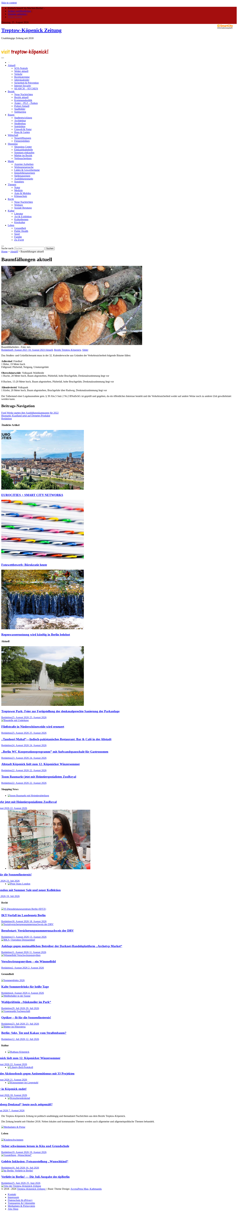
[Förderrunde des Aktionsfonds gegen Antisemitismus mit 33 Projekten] (20, 1067)
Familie (18, 236)
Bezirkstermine (22, 77)
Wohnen (18, 205)
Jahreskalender (21, 79)
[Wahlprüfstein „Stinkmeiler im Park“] (15, 995)
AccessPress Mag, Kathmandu (86, 1188)
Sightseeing (20, 111)
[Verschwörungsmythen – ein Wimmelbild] (20, 955)
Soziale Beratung (23, 207)
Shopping (13, 143)
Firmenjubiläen (22, 141)
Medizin (18, 190)
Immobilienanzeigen (24, 173)
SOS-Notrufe (21, 68)
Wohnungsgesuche (24, 167)
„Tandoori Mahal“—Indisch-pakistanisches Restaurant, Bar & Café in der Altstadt (56, 739)
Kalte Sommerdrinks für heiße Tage (25, 986)
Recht (11, 199)
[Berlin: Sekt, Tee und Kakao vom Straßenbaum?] (13, 1026)
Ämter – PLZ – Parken (26, 103)
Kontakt (12, 1194)
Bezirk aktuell (21, 97)
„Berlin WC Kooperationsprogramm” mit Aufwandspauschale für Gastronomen (54, 751)
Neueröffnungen (22, 138)
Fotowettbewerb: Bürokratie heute (24, 564)
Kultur (11, 210)
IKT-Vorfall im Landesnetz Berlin (23, 915)
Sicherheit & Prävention (26, 82)
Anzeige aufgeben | (18, 14)
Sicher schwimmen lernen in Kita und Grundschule (35, 1146)
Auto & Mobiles (22, 193)
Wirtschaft (13, 135)
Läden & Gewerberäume (27, 170)
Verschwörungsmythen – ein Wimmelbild (28, 961)
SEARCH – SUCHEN (26, 88)
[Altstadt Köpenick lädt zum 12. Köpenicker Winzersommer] (18, 1052)
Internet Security (22, 85)
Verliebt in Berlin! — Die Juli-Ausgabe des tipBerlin (35, 1176)
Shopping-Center (23, 146)
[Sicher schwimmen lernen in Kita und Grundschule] (12, 1139)
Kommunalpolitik (23, 100)
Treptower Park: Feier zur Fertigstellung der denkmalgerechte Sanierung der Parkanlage (60, 711)
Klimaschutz (20, 196)
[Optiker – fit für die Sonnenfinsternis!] (49, 868)
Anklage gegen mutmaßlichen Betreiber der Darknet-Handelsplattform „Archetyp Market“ (61, 946)
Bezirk (11, 91)
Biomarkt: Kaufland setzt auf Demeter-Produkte (25, 415)
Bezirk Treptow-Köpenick (67, 350)
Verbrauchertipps (23, 158)
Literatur (18, 213)
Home (4, 251)
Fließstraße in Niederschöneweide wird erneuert (32, 726)
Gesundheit (20, 228)
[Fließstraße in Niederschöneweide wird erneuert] (15, 720)
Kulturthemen (21, 219)
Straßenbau (20, 123)
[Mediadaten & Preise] (13, 1127)
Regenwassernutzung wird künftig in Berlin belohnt (35, 634)
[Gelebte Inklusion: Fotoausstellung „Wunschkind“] (16, 1155)
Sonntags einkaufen (24, 152)
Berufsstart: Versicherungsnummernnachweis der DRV (37, 930)
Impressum (13, 1197)
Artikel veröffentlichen (19, 11)
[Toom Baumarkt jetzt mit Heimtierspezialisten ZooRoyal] (28, 795)
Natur (17, 187)
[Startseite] (9, 62)
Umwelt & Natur (23, 129)
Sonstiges (19, 181)
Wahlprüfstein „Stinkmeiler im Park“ (26, 1002)
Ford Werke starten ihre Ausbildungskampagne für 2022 (30, 412)
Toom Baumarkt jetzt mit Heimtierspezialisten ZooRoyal (38, 776)
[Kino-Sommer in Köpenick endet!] (23, 1082)
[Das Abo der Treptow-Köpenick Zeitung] (21, 1186)
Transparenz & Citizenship (21, 1203)
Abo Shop (13, 1209)
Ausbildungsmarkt (23, 178)
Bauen (11, 114)
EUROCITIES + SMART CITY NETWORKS (32, 495)
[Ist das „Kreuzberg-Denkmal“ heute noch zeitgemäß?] (19, 1098)
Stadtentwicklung (23, 117)
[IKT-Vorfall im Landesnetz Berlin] (23, 909)
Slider (85, 350)
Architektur (20, 120)
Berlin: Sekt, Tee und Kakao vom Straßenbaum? (33, 1033)
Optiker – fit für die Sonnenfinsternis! (26, 1017)
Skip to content (9, 2)
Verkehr (18, 74)
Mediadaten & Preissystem (21, 1206)
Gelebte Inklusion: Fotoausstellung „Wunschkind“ (34, 1161)
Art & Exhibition (23, 216)
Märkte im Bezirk (23, 155)
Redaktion (6, 350)
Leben (11, 225)
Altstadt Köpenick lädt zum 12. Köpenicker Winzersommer (40, 764)
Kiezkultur (19, 222)
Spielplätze (19, 126)
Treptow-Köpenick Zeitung (31, 30)
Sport (17, 234)
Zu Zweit (19, 239)
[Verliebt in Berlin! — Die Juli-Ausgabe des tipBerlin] (17, 1170)
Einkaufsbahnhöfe (23, 149)
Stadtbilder (19, 109)
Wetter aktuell (21, 71)
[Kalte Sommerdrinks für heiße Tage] (13, 980)
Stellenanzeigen (22, 175)
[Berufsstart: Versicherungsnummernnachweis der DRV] (27, 924)
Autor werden (15, 17)
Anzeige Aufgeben (24, 164)
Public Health (21, 231)
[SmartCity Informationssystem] (225, 27)
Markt (11, 161)
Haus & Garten (22, 132)
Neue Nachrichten (23, 94)
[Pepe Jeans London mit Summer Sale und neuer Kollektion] (19, 883)
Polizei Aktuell (21, 106)
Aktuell (11, 65)
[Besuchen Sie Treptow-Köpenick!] (24, 54)
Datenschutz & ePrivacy (20, 1200)
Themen (12, 184)
